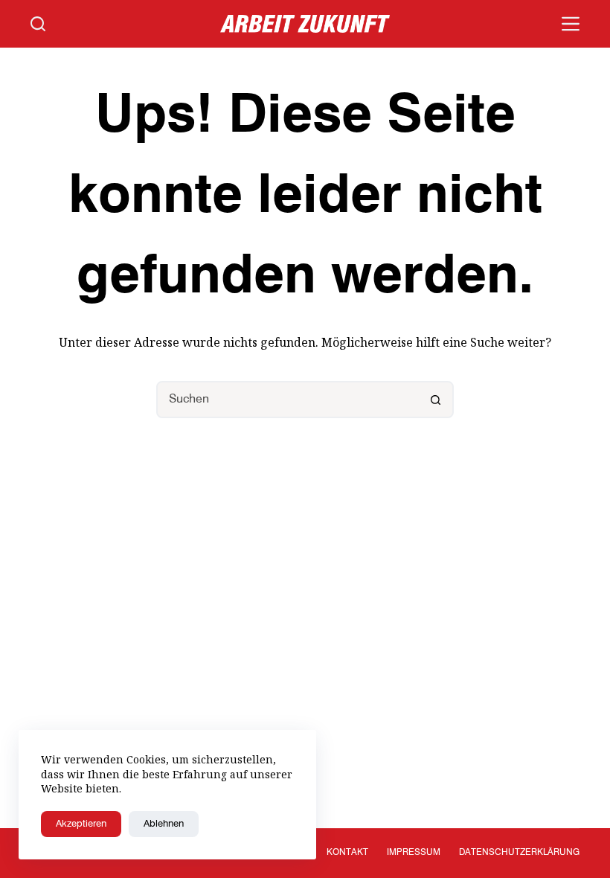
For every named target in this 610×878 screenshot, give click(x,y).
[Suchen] (37, 23)
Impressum (413, 852)
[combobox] (288, 399)
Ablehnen (164, 824)
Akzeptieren (81, 824)
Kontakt (347, 852)
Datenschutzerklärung (519, 852)
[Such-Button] (435, 399)
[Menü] (571, 24)
